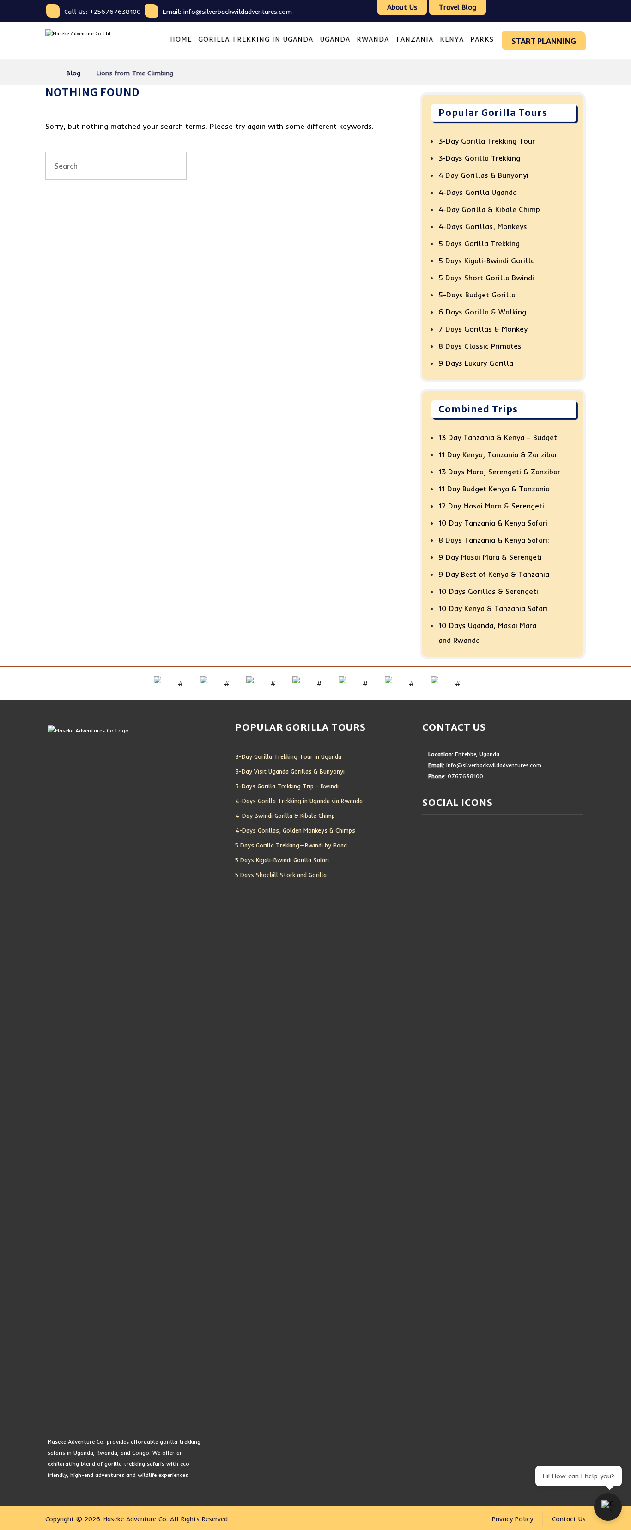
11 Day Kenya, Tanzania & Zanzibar (498, 454)
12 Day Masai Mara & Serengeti (491, 505)
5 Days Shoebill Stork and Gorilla (281, 874)
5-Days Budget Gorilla (477, 294)
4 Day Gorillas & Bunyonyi (483, 175)
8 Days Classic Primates (480, 346)
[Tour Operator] (89, 40)
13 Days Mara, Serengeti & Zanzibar (499, 471)
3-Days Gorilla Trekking (479, 158)
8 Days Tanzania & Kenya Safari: (493, 539)
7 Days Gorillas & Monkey (483, 328)
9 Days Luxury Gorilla (475, 363)
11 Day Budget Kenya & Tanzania (494, 488)
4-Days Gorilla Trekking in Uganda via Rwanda (299, 800)
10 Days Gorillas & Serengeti (488, 591)
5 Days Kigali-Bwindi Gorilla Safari (282, 860)
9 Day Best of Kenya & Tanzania (493, 574)
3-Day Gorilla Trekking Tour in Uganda (288, 756)
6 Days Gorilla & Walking (482, 311)
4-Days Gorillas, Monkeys (482, 226)
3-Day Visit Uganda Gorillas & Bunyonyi (290, 771)
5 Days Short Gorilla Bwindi (486, 277)
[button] (495, 11)
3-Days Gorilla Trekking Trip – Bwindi (287, 786)
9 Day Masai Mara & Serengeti (490, 557)
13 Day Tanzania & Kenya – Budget (497, 437)
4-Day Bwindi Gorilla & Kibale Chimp (285, 815)
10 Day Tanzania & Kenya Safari (492, 522)
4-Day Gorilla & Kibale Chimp (489, 209)
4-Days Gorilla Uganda (477, 192)
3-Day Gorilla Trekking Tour (486, 140)
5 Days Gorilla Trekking (479, 243)
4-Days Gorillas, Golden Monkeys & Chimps (295, 830)
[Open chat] (608, 1507)
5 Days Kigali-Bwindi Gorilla (486, 260)
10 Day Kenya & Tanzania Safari (492, 608)
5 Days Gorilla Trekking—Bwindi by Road (291, 845)
